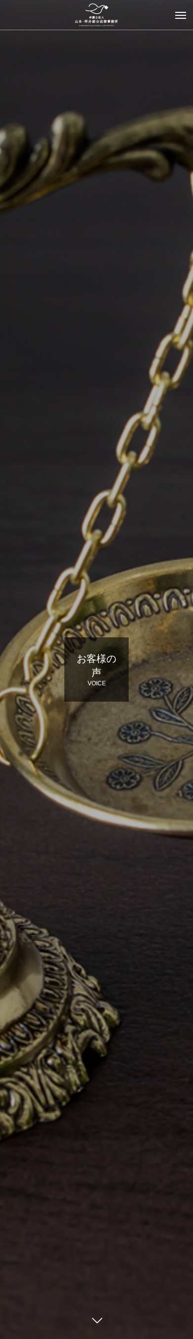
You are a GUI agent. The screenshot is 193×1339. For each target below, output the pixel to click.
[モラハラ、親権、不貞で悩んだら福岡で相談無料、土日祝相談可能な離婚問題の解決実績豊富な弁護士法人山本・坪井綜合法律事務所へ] (96, 14)
